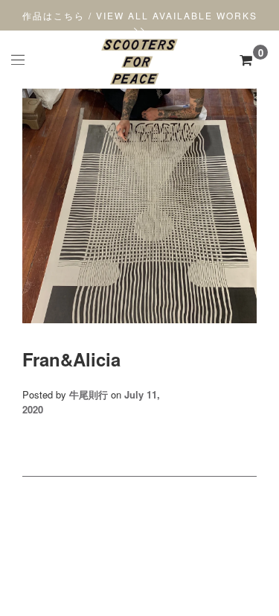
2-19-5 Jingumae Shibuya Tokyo (139, 549)
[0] (245, 59)
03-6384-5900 (140, 562)
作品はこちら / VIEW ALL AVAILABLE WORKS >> (139, 22)
